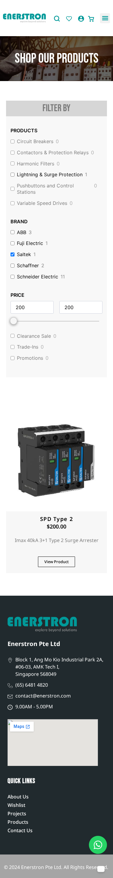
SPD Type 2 (56, 518)
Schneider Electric (37, 277)
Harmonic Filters (35, 164)
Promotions (30, 358)
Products (18, 822)
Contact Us (20, 830)
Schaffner (28, 265)
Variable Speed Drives (42, 203)
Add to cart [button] (57, 504)
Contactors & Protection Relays (53, 152)
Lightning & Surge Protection (50, 174)
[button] (105, 18)
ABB (21, 232)
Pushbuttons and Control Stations (45, 189)
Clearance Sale (34, 336)
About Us (18, 797)
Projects (17, 814)
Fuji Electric (30, 243)
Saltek (24, 254)
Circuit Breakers (35, 141)
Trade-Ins (27, 347)
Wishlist (16, 805)
